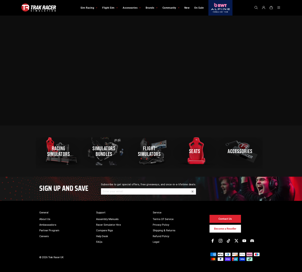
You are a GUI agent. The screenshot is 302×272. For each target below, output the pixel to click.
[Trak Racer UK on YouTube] (244, 243)
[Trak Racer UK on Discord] (252, 243)
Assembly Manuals (107, 219)
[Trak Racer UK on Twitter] (236, 243)
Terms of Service (163, 219)
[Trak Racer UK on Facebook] (213, 243)
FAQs (99, 241)
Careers (44, 236)
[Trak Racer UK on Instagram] (220, 243)
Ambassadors (47, 224)
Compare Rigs (104, 230)
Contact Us (225, 218)
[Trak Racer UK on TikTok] (228, 243)
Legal (156, 241)
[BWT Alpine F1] (220, 8)
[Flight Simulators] (151, 151)
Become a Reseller (225, 228)
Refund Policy (161, 236)
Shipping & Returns (164, 230)
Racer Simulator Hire (108, 224)
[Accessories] (242, 151)
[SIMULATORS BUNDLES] (105, 151)
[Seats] (196, 151)
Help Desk (102, 236)
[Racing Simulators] (60, 151)
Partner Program (49, 230)
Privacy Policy (161, 224)
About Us (44, 219)
